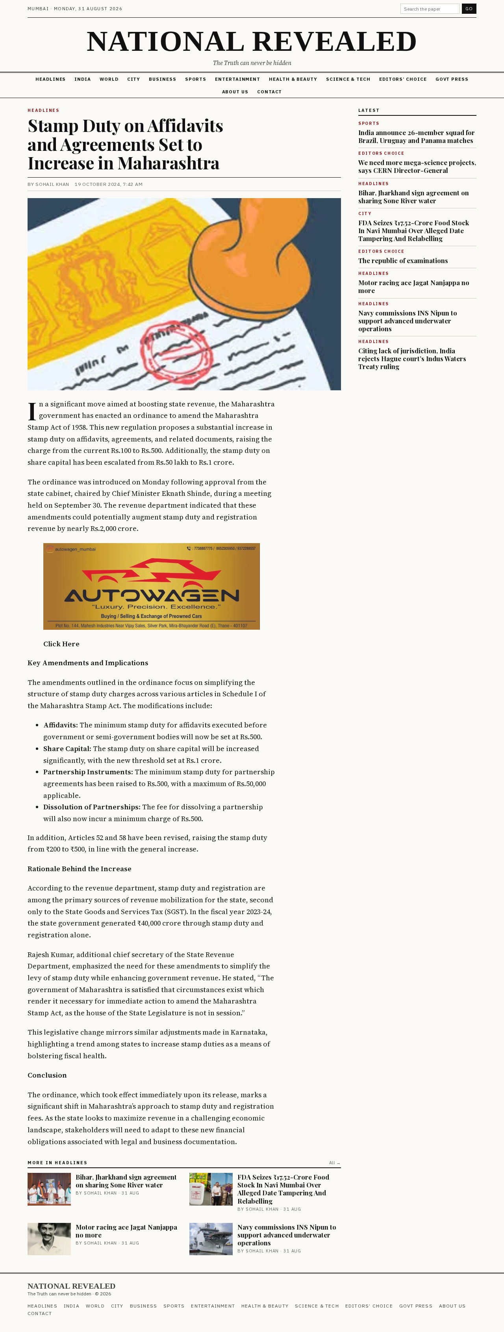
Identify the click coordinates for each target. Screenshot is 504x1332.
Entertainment (237, 79)
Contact (269, 92)
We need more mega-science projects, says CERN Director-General (417, 166)
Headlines (50, 79)
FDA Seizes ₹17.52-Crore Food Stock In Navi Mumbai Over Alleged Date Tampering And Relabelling (283, 1188)
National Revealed (252, 41)
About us (235, 92)
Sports (196, 79)
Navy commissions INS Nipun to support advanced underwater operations (286, 1235)
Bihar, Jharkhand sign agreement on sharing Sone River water (126, 1180)
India (82, 79)
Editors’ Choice (403, 79)
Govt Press (452, 79)
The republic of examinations (403, 260)
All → (335, 1162)
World (109, 79)
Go (469, 8)
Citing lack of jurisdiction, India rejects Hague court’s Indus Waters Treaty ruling (412, 358)
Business (162, 79)
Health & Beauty (293, 79)
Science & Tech (348, 79)
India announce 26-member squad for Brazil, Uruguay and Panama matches (416, 136)
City (134, 79)
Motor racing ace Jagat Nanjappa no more (126, 1231)
